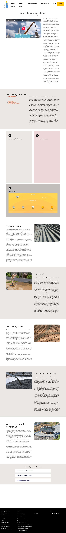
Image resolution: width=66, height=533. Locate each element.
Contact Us (60, 4)
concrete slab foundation (33, 13)
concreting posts (11, 101)
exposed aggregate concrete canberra (32, 4)
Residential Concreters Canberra (23, 516)
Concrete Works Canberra (22, 530)
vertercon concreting (12, 96)
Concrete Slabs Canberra (21, 514)
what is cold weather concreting (13, 103)
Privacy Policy (36, 513)
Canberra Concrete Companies (23, 520)
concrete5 (10, 100)
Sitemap (35, 511)
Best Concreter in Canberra (22, 522)
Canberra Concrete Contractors (23, 518)
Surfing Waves (45, 140)
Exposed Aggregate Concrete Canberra (24, 526)
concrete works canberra (13, 5)
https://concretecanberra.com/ (6, 529)
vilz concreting (10, 98)
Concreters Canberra (21, 512)
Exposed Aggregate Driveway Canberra (24, 524)
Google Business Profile (5, 524)
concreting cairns (11, 97)
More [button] (54, 3)
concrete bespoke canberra (21, 5)
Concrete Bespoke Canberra (22, 528)
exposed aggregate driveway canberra (45, 4)
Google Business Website (5, 526)
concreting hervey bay (12, 102)
